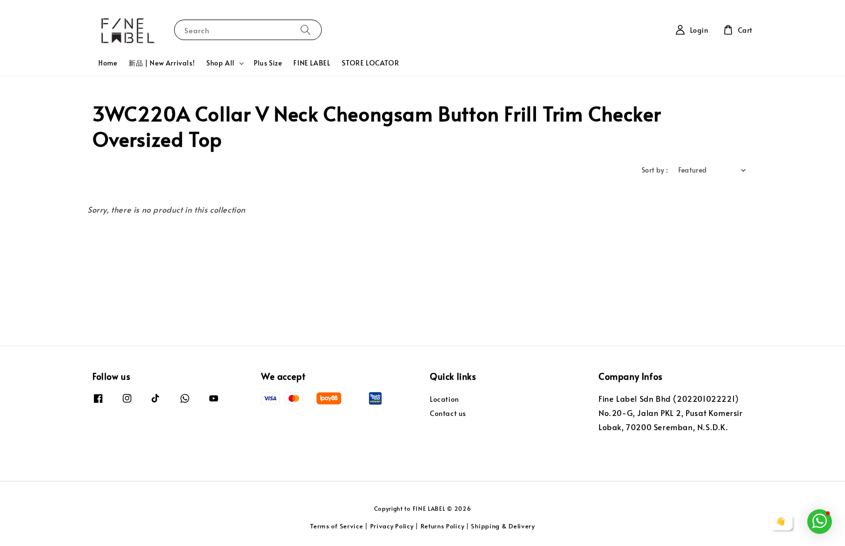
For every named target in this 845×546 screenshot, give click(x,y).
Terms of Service (336, 526)
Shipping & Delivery (502, 526)
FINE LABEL (311, 62)
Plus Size (268, 62)
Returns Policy (443, 526)
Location (444, 399)
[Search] (305, 29)
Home (107, 62)
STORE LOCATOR (370, 62)
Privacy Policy (392, 526)
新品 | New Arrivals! (162, 62)
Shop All (220, 63)
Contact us (448, 413)
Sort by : (655, 170)
